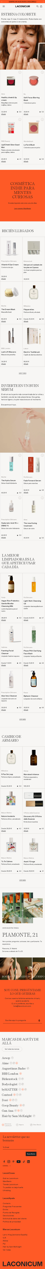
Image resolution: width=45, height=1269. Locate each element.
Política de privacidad (12, 1222)
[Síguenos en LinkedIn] (28, 1161)
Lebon (26, 348)
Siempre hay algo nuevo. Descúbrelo (22, 1)
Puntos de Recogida (11, 1213)
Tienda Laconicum (10, 1184)
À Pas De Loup (7, 774)
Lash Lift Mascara (8, 352)
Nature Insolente (8, 816)
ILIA (4, 1238)
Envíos (5, 1209)
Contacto (6, 1203)
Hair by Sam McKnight (17, 1116)
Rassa (26, 692)
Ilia (25, 94)
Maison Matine (6, 813)
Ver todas (7, 1250)
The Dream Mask (8, 309)
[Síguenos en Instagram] (8, 1161)
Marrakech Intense (31, 774)
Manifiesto (7, 1181)
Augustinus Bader (14, 1068)
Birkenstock (28, 261)
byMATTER (10, 1089)
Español (5, 1165)
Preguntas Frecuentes (12, 1206)
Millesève (27, 306)
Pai (4, 1244)
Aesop (26, 771)
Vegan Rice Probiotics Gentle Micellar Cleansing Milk (10, 603)
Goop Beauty (10, 1105)
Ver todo (22, 373)
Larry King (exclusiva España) (15, 1235)
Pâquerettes (29, 309)
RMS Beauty (5, 141)
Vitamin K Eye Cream (9, 265)
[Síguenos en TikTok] (23, 1161)
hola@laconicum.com (22, 1006)
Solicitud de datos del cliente (15, 1219)
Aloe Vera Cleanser (9, 696)
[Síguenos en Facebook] (4, 1161)
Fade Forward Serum (32, 481)
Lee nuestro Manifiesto (22, 208)
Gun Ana (7, 1110)
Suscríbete (31, 1154)
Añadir (3, 114)
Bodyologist (10, 1084)
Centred (7, 1095)
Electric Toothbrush (32, 352)
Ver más (22, 719)
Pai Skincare (28, 477)
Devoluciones (8, 1216)
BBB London (5, 348)
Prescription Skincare (8, 261)
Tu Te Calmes (6, 861)
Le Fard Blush (29, 145)
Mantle (3, 306)
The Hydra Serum (8, 480)
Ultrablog (7, 1190)
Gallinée (4, 647)
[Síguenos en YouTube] (19, 1161)
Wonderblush (28, 141)
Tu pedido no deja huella (13, 1187)
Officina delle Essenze (32, 813)
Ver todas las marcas (12, 1049)
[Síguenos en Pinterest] (13, 1161)
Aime (3, 94)
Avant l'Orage (29, 862)
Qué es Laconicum (10, 1178)
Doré (5, 1100)
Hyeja (3, 597)
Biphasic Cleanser (31, 696)
